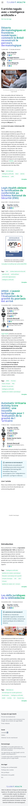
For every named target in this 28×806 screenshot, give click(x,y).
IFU (2, 777)
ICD (14, 698)
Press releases (5, 723)
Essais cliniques (6, 383)
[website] (11, 55)
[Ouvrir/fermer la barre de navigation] (2, 2)
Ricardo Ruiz (20, 698)
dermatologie (9, 171)
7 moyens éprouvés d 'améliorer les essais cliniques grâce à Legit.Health (13, 757)
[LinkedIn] (9, 55)
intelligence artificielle (8, 174)
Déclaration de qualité (7, 775)
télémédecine (5, 176)
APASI (7, 381)
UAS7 (19, 578)
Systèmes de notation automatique (11, 391)
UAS (15, 578)
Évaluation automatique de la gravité (11, 576)
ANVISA (11, 161)
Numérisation (5, 695)
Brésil (16, 174)
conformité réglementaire (9, 277)
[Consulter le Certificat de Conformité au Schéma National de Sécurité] (14, 258)
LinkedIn (3, 732)
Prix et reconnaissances (8, 717)
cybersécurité (5, 274)
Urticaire (4, 581)
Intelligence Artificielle (8, 389)
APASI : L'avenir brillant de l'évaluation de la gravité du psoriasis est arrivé (13, 296)
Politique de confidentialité (9, 767)
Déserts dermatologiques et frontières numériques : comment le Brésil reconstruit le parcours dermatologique (13, 36)
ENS (7, 271)
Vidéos (3, 735)
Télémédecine (9, 690)
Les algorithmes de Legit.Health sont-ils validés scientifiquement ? (12, 753)
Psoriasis (13, 381)
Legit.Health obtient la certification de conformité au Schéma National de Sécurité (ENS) (13, 193)
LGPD (12, 176)
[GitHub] (9, 208)
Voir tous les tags (6, 19)
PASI (13, 383)
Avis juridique (5, 772)
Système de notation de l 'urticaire (11, 584)
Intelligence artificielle (12, 570)
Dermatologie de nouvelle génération (12, 692)
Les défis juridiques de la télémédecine (13, 597)
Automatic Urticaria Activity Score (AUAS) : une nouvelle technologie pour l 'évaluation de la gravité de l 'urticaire (13, 412)
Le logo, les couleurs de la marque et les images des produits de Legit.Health (13, 720)
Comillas (9, 698)
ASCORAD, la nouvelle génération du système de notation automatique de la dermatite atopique (12, 748)
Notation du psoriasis (7, 386)
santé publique (15, 274)
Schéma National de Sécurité (17, 271)
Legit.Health (4, 334)
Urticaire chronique (7, 578)
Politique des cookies (7, 770)
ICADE (3, 698)
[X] (7, 55)
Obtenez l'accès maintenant (9, 737)
